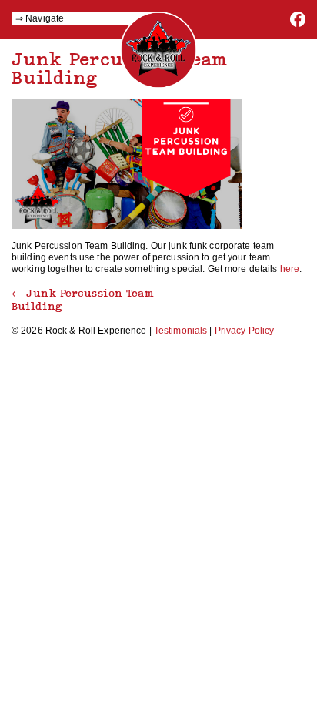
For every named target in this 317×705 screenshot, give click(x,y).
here (289, 269)
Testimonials (180, 330)
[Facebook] (297, 23)
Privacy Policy (245, 330)
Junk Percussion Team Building (83, 300)
